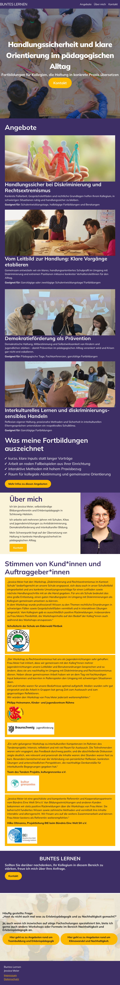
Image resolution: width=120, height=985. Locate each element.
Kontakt (60, 83)
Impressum (10, 975)
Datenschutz (11, 979)
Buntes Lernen (13, 4)
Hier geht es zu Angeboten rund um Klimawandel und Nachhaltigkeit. (89, 939)
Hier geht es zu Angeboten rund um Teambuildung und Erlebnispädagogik (31, 939)
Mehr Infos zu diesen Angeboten (27, 483)
